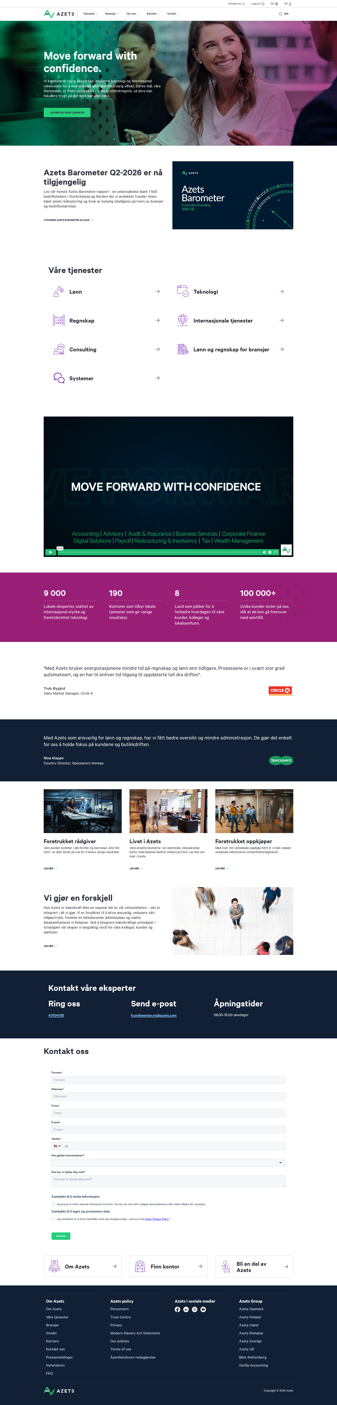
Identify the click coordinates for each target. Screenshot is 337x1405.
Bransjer (111, 13)
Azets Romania (251, 1333)
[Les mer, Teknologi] (281, 291)
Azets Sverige (250, 1341)
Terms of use (120, 1349)
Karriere (151, 13)
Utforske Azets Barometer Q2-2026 (66, 220)
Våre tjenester (57, 1317)
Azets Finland (250, 1317)
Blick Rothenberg (253, 1357)
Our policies (119, 1341)
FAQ (49, 1373)
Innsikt (171, 13)
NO (272, 3)
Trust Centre (120, 1317)
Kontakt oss (234, 3)
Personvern (119, 1309)
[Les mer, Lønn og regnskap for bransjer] (281, 349)
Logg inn (256, 3)
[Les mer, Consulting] (157, 349)
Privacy (116, 1325)
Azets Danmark (251, 1309)
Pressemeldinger (59, 1357)
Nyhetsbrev (55, 1365)
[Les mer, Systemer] (157, 378)
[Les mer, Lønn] (157, 291)
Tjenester (89, 13)
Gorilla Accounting (253, 1365)
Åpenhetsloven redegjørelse (133, 1357)
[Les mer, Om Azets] (114, 1266)
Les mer (48, 868)
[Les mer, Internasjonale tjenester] (281, 320)
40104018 (56, 1015)
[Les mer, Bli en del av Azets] (286, 1266)
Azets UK (246, 1349)
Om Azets (54, 1309)
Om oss (131, 13)
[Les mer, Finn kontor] (200, 1266)
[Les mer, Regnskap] (157, 320)
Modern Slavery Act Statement (135, 1333)
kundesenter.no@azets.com (154, 1015)
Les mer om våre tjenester (67, 112)
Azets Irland (248, 1325)
